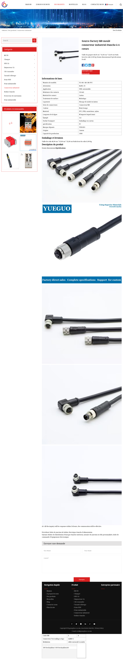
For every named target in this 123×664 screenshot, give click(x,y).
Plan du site (51, 607)
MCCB (6, 55)
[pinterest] (81, 624)
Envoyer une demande (87, 72)
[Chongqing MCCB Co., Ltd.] (4, 4)
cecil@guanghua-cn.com (84, 631)
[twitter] (76, 624)
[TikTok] (90, 624)
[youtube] (94, 624)
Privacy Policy (99, 628)
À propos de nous (43, 4)
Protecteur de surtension (12, 96)
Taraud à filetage (10, 76)
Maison (28, 4)
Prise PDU (7, 80)
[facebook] (72, 624)
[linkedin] (85, 624)
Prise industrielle (10, 84)
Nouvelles (73, 4)
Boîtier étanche (9, 92)
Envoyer (82, 579)
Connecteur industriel (24, 30)
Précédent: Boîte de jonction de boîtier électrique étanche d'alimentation (67, 532)
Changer (7, 59)
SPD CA (6, 63)
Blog (84, 4)
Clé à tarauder (9, 72)
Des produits (59, 4)
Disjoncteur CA (9, 67)
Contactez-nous (97, 4)
